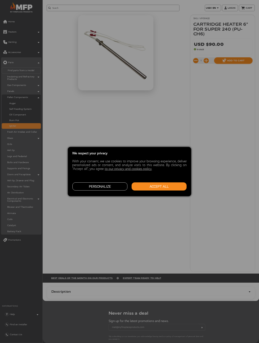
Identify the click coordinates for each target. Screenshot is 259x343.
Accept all (159, 186)
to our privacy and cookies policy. (128, 169)
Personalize (100, 186)
